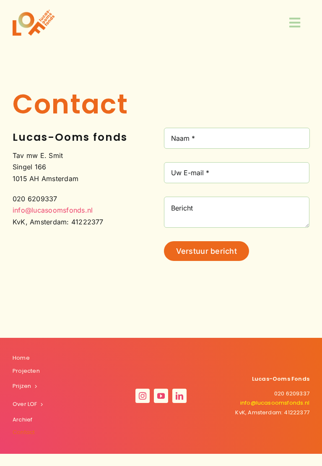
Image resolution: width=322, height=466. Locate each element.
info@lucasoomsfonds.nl (53, 210)
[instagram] (142, 396)
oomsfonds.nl (274, 403)
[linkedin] (179, 396)
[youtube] (161, 396)
